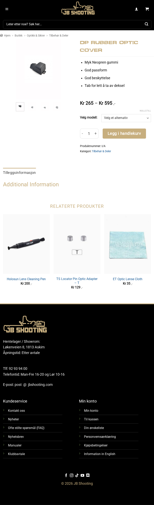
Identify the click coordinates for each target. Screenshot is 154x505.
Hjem (7, 35)
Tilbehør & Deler (58, 35)
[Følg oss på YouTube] (82, 476)
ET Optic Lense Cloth (127, 279)
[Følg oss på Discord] (88, 476)
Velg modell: (88, 117)
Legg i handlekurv (124, 133)
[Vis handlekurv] (147, 9)
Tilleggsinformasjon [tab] (19, 173)
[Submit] (146, 24)
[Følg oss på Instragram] (71, 476)
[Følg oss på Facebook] (66, 476)
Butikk (18, 35)
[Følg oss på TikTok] (77, 476)
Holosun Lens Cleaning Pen (26, 279)
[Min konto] (136, 9)
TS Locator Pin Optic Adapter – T (76, 281)
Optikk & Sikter (36, 35)
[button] (6, 9)
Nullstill (145, 111)
